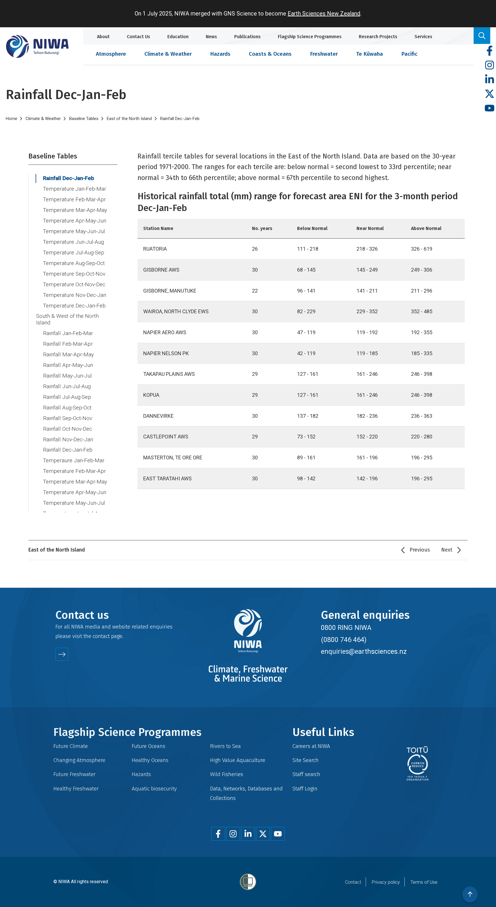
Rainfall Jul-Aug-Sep (67, 397)
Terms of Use (423, 882)
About (103, 36)
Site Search (305, 760)
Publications (247, 36)
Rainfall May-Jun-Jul (67, 376)
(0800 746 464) (344, 640)
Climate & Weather (168, 54)
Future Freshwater (74, 774)
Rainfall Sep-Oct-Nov (67, 418)
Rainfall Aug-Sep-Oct (67, 408)
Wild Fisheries (226, 774)
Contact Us (138, 36)
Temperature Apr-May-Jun (74, 221)
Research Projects (378, 36)
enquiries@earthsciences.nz (364, 651)
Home (11, 118)
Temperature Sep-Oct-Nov (74, 274)
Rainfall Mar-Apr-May (68, 354)
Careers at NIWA (311, 746)
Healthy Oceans (150, 760)
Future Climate (70, 746)
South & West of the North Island (67, 319)
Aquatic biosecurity (154, 788)
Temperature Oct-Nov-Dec (74, 284)
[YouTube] (489, 108)
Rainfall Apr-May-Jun (68, 365)
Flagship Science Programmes (310, 36)
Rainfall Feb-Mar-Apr (68, 344)
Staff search (306, 774)
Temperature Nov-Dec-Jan (74, 295)
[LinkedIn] (489, 79)
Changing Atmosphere (79, 760)
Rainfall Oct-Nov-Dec (67, 429)
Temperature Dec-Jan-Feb (74, 306)
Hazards (220, 54)
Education (178, 36)
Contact (353, 882)
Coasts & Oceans (270, 54)
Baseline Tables (83, 118)
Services (423, 36)
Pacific (409, 54)
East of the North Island (129, 118)
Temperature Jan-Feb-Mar (74, 189)
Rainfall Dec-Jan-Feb (68, 178)
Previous (420, 550)
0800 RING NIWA (346, 628)
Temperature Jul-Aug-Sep (73, 253)
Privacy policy (386, 882)
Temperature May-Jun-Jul (74, 231)
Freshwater (324, 54)
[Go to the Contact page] (61, 654)
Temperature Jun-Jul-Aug (73, 242)
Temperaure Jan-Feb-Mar (73, 460)
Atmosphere (111, 54)
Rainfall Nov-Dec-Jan (68, 439)
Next (446, 550)
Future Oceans (148, 746)
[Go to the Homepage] (37, 46)
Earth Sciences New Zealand (324, 13)
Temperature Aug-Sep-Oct (74, 263)
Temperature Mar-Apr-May (75, 210)
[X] (489, 94)
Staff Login (304, 788)
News (211, 36)
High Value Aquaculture (237, 760)
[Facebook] (489, 51)
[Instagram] (489, 65)
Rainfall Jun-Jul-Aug (67, 386)
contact (101, 636)
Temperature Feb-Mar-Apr (74, 199)
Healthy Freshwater (76, 788)
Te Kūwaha (369, 54)
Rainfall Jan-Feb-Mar (68, 333)
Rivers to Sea (225, 746)
